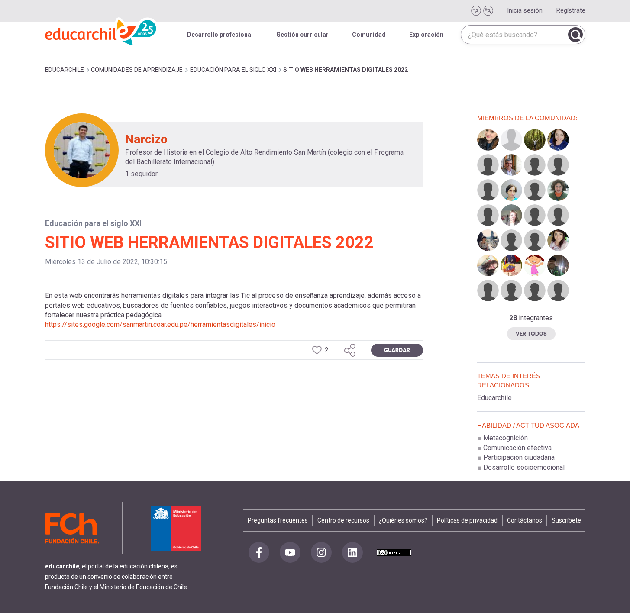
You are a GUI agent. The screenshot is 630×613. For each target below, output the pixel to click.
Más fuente (488, 11)
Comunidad (369, 34)
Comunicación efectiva (517, 448)
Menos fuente (476, 11)
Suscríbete (566, 520)
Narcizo (146, 139)
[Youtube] (290, 552)
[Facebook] (259, 552)
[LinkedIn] (352, 552)
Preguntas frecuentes (278, 520)
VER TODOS (531, 333)
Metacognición (505, 438)
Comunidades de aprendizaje (137, 69)
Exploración (426, 34)
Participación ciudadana (519, 457)
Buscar (575, 34)
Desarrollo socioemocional (524, 467)
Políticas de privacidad (467, 520)
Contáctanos (524, 520)
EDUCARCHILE (64, 69)
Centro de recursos (343, 520)
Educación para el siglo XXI (233, 69)
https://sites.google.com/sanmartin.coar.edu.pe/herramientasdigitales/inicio (160, 324)
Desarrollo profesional (220, 34)
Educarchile (494, 398)
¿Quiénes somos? (403, 520)
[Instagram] (321, 552)
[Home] (101, 30)
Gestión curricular (302, 34)
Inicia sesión (525, 10)
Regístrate (570, 10)
